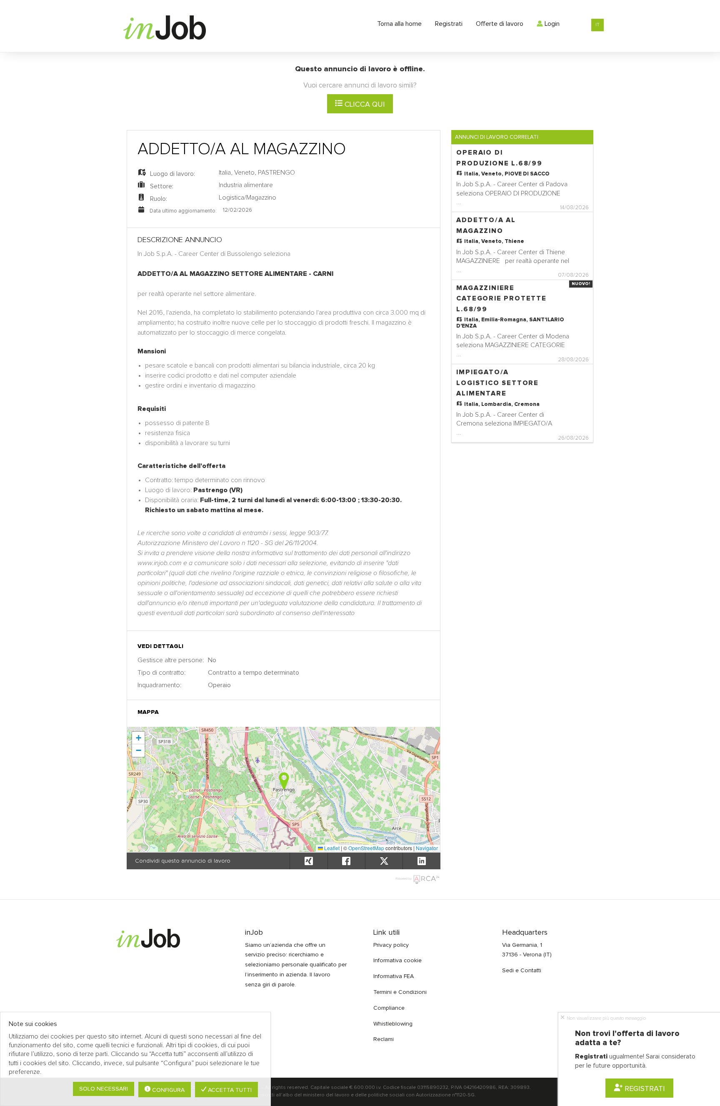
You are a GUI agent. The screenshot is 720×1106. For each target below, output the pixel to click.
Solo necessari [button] (103, 1089)
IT (597, 25)
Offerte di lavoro (499, 23)
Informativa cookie (397, 960)
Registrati (448, 23)
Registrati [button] (644, 1089)
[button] (284, 780)
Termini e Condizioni (400, 992)
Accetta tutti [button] (229, 1090)
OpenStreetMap (366, 847)
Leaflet (331, 847)
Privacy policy (391, 945)
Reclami (383, 1039)
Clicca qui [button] (363, 104)
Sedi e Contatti (521, 970)
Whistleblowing (392, 1024)
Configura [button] (167, 1090)
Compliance (389, 1008)
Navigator (427, 847)
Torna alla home (399, 23)
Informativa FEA (393, 976)
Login (551, 23)
